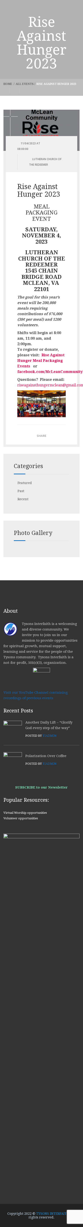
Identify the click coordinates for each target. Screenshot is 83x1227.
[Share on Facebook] (6, 90)
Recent (23, 499)
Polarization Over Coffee (45, 756)
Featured (25, 483)
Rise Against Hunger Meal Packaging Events (41, 360)
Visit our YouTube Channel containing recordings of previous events (35, 695)
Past (21, 491)
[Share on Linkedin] (25, 90)
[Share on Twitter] (15, 90)
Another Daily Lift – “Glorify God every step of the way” (48, 725)
